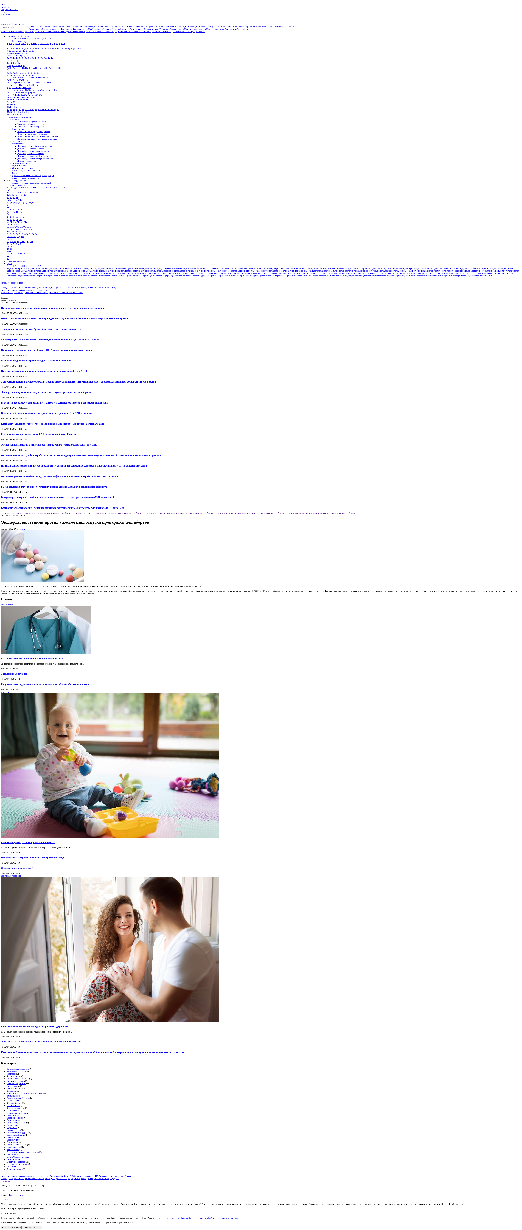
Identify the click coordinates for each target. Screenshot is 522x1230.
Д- (8, 58)
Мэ (39, 78)
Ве (16, 53)
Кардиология (273, 27)
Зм (18, 65)
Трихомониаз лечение (14, 673)
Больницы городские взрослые (31, 122)
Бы (30, 51)
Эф (54, 109)
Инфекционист (365, 271)
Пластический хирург (327, 273)
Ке (14, 73)
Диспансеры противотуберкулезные (34, 156)
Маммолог (514, 271)
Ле (13, 75)
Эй (23, 109)
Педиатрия (164, 29)
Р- (7, 87)
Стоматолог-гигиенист (75, 276)
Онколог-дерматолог (170, 273)
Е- (8, 205)
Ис (50, 68)
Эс (45, 109)
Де (22, 58)
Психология (6, 31)
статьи (4, 5)
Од (14, 82)
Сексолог (508, 273)
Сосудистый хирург (25, 276)
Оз (17, 82)
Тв (10, 92)
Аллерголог (20, 268)
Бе (13, 51)
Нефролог (110, 273)
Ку (32, 73)
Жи (14, 63)
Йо (8, 70)
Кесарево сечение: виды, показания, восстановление (32, 658)
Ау (65, 48)
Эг (14, 109)
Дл (32, 58)
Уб (8, 95)
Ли (16, 75)
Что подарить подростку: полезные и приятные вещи (32, 857)
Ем (14, 60)
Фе (11, 97)
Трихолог (290, 276)
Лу (23, 75)
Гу (24, 56)
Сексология (98, 31)
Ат (62, 48)
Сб (11, 90)
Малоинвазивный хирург (497, 271)
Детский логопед (33, 271)
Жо (18, 63)
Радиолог (430, 273)
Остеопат (209, 273)
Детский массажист (63, 271)
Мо (28, 78)
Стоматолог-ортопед (141, 276)
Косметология (35, 29)
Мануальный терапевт (17, 273)
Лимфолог (475, 271)
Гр (21, 56)
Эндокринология (197, 31)
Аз (29, 48)
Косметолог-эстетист (443, 271)
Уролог (298, 276)
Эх (58, 109)
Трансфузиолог (278, 276)
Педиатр (300, 273)
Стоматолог (58, 276)
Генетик (251, 268)
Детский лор (47, 271)
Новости (21, 529)
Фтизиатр (340, 276)
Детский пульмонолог (207, 271)
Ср (42, 90)
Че (10, 104)
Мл (21, 78)
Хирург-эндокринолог (404, 276)
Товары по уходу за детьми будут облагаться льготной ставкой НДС (41, 329)
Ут (37, 95)
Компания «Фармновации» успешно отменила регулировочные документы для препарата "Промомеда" (63, 507)
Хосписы (16, 173)
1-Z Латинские (19, 41)
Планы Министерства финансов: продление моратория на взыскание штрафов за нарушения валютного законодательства (74, 465)
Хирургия (184, 31)
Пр (33, 85)
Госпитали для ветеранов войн (26, 170)
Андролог (30, 268)
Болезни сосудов (89, 27)
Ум (22, 95)
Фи (14, 97)
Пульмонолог (419, 273)
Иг (17, 68)
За (8, 65)
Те (16, 92)
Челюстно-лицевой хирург (428, 276)
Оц (50, 82)
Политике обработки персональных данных (217, 1218)
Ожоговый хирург (124, 273)
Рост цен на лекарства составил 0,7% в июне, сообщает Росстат (38, 434)
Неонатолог (100, 273)
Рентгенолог (466, 273)
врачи (95, 288)
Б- (7, 51)
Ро (18, 87)
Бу (27, 51)
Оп (34, 82)
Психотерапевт (406, 273)
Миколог (43, 273)
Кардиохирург (390, 271)
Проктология (231, 29)
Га (8, 56)
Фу (34, 97)
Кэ (38, 73)
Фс (28, 97)
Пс (37, 85)
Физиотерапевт (309, 276)
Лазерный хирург (462, 271)
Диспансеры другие (26, 161)
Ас (59, 48)
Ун (25, 95)
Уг (11, 95)
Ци (11, 102)
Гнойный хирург (343, 268)
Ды (45, 58)
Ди (29, 58)
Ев (8, 60)
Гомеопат (356, 268)
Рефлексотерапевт (495, 273)
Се (17, 90)
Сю (55, 90)
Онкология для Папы (139, 29)
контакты (5, 14)
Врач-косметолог (199, 268)
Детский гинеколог (443, 268)
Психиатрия (242, 29)
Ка (8, 73)
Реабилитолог (442, 273)
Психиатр (384, 273)
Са (8, 90)
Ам (46, 48)
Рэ (27, 87)
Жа (8, 63)
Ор (37, 82)
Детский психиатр (170, 271)
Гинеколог (291, 268)
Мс (32, 78)
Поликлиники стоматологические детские (37, 139)
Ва (10, 53)
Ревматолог (454, 273)
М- (8, 78)
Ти (19, 92)
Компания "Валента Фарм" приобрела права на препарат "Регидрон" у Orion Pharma (52, 423)
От (44, 82)
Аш (75, 48)
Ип (43, 68)
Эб (8, 109)
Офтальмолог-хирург (259, 273)
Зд (13, 210)
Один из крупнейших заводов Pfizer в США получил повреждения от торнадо (47, 350)
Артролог (78, 268)
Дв (16, 58)
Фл (18, 97)
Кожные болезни (286, 27)
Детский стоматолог (247, 271)
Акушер (10, 268)
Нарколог (52, 273)
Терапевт (213, 276)
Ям (11, 114)
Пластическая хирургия (195, 29)
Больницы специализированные (32, 126)
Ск (23, 90)
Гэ (27, 56)
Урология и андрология (169, 31)
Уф (40, 95)
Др (39, 58)
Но (20, 80)
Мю (43, 78)
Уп (28, 95)
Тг (13, 92)
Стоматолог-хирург (160, 276)
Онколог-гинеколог (151, 273)
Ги (13, 56)
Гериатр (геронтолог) (275, 268)
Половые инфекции (215, 29)
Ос (40, 82)
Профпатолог (372, 273)
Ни (17, 80)
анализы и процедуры (108, 288)
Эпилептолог (485, 276)
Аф (68, 48)
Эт (48, 109)
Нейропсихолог (73, 273)
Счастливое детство (148, 31)
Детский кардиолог (16, 271)
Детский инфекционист (503, 268)
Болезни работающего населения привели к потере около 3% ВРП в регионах (47, 413)
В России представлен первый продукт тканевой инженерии (36, 360)
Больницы (16, 119)
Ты (34, 92)
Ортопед (200, 273)
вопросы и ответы (9, 9)
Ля (32, 75)
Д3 (10, 58)
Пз (14, 85)
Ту (31, 92)
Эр (42, 109)
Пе (11, 85)
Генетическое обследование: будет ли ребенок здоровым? (34, 1026)
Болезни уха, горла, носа (108, 27)
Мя (46, 78)
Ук (16, 95)
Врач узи (160, 268)
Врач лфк (110, 268)
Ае (26, 48)
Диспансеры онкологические (30, 153)
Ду (42, 58)
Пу (40, 85)
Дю (51, 58)
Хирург (390, 276)
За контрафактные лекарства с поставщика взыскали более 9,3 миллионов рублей (50, 339)
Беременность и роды (61, 27)
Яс (20, 114)
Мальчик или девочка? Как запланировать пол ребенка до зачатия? (42, 1041)
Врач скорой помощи (146, 268)
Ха (8, 100)
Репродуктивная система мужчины (76, 31)
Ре (13, 87)
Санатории (17, 141)
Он (30, 82)
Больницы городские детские (31, 124)
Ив (14, 68)
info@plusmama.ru (15, 1195)
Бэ (33, 51)
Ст (45, 90)
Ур (31, 95)
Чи (13, 104)
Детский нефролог (98, 271)
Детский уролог (264, 271)
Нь (27, 80)
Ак (39, 48)
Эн (36, 109)
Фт (31, 97)
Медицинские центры (22, 163)
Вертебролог (100, 268)
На (10, 80)
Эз (20, 109)
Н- (8, 80)
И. (8, 68)
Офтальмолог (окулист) (238, 273)
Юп (23, 112)
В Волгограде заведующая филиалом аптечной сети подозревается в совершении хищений (54, 402)
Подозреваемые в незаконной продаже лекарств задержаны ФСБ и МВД (44, 371)
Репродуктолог (480, 273)
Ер (17, 60)
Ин (36, 68)
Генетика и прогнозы (147, 27)
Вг (13, 53)
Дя (32, 202)
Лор (482, 271)
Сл (26, 90)
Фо (21, 97)
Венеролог (88, 268)
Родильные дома (19, 166)
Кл (20, 73)
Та (8, 92)
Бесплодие (76, 27)
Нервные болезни (111, 29)
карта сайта (43, 1176)
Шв (11, 107)
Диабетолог (315, 271)
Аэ (79, 48)
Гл (16, 56)
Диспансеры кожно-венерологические (35, 158)
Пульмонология (40, 31)
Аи (32, 48)
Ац (72, 48)
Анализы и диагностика (40, 27)
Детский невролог (81, 271)
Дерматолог (366, 268)
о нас (3, 12)
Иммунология (237, 27)
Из (23, 68)
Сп (39, 90)
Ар (56, 48)
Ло (19, 75)
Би (15, 51)
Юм (16, 112)
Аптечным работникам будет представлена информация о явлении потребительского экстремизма (59, 476)
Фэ (31, 241)
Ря (30, 87)
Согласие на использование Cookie (66, 292)
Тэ (37, 92)
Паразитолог (289, 273)
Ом (27, 82)
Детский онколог (116, 271)
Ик (26, 68)
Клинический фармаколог (421, 271)
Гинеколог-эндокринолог (308, 268)
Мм (25, 78)
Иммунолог (336, 271)
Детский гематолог (425, 268)
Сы (52, 90)
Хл (20, 100)
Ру (21, 87)
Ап (53, 48)
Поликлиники (18, 129)
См (29, 90)
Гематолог (228, 268)
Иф (56, 68)
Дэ (48, 58)
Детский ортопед (132, 271)
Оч (31, 227)
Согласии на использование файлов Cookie (174, 1218)
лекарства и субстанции (36, 288)
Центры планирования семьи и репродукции (33, 175)
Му (35, 78)
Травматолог (265, 276)
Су (48, 90)
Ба (10, 51)
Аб (13, 48)
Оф (47, 82)
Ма (11, 78)
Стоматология (132, 31)
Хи (17, 100)
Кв (11, 73)
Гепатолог (260, 268)
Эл (29, 109)
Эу (51, 109)
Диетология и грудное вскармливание (213, 27)
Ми (18, 78)
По (30, 85)
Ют (27, 112)
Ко (23, 73)
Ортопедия (154, 29)
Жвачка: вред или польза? (17, 868)
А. (8, 48)
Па (8, 85)
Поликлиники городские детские (32, 134)
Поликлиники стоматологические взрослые (37, 136)
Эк (26, 109)
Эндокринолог (459, 276)
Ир (46, 68)
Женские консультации (22, 168)
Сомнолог (11, 276)
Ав (16, 48)
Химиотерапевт (379, 276)
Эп (39, 109)
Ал (42, 48)
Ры (24, 87)
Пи (17, 85)
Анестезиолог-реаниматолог (49, 268)
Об (8, 82)
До (35, 58)
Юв (8, 112)
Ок (20, 82)
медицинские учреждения (80, 288)
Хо (24, 100)
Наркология (97, 29)
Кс (29, 73)
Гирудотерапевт (327, 268)
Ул (19, 95)
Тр (28, 92)
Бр (24, 51)
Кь (35, 73)
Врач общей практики (125, 268)
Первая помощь (177, 29)
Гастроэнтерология (128, 27)
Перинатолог (310, 273)
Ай (36, 48)
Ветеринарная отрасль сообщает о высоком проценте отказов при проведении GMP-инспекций (57, 497)
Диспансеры (18, 144)
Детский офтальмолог (151, 271)
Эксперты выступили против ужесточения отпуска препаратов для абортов (46, 392)
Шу (19, 107)
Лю (29, 75)
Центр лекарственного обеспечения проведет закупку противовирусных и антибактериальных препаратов (64, 318)
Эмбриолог (446, 276)
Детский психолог (187, 271)
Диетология (189, 27)
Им (33, 68)
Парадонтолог (276, 273)
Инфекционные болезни (255, 27)
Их (59, 68)
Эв (11, 109)
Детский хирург (279, 271)
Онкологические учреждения (25, 178)
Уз (13, 95)
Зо (21, 65)
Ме (14, 78)
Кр (26, 73)
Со (36, 90)
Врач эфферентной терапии (178, 268)
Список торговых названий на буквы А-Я (31, 38)
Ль (26, 75)
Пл (23, 85)
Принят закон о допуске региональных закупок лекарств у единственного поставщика (52, 308)
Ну (23, 80)
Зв (10, 65)
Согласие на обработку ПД (37, 292)
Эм (32, 109)
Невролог (61, 273)
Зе (13, 65)
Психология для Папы (22, 31)
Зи (15, 65)
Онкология (124, 29)
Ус (34, 95)
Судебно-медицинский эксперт (184, 276)
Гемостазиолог (240, 268)
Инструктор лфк (350, 271)
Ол (24, 82)
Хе (14, 100)
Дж (25, 58)
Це (8, 102)
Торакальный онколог (228, 276)
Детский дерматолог (462, 268)
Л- (8, 75)
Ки (16, 73)
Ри (15, 87)
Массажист (33, 273)
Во (22, 53)
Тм (22, 92)
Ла (10, 75)
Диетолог (325, 271)
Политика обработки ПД (12, 292)
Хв (11, 100)
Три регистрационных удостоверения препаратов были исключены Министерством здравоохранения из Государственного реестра (78, 381)
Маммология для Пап (82, 29)
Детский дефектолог (482, 268)
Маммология (66, 29)
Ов (11, 82)
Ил (29, 68)
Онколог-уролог (188, 273)
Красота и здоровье (51, 29)
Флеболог (321, 276)
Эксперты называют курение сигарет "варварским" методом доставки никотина (49, 444)
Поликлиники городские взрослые (33, 131)
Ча (8, 104)
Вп (26, 53)
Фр (24, 97)
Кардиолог (378, 271)
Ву (29, 53)
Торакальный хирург (248, 276)
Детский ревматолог (227, 271)
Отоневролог (220, 273)
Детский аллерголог (381, 268)
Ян (14, 114)
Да (13, 58)
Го (18, 56)
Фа (8, 97)
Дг (19, 58)
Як (8, 114)
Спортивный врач (43, 276)
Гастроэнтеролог (215, 268)
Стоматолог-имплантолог (98, 276)
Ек (11, 60)
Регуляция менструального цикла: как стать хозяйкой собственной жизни (45, 684)
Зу (24, 65)
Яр (17, 114)
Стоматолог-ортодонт (121, 276)
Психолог (393, 273)
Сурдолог (204, 276)
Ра (10, 87)
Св (14, 90)
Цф (14, 102)
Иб (10, 68)
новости (5, 7)
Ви (19, 53)
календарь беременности (12, 24)
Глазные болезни (176, 27)
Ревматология (54, 31)
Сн (33, 90)
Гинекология (163, 27)
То (25, 92)
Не (14, 80)
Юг (11, 112)
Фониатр (331, 276)
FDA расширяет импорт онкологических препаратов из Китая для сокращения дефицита (54, 486)
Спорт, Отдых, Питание (115, 31)
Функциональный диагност (358, 276)
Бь (25, 195)
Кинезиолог (402, 271)
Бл (18, 51)
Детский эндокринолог (299, 271)
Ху (27, 100)
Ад (23, 48)
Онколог (138, 273)
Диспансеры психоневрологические (34, 151)
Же (11, 63)
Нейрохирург (88, 273)
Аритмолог (68, 268)
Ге (10, 56)
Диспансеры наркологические (31, 148)
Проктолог (361, 273)
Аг (20, 48)
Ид (20, 68)
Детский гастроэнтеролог (404, 268)
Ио (40, 68)
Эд (17, 109)
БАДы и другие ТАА (57, 288)
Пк (20, 85)
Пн (27, 85)
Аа (10, 48)
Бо (21, 51)
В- (8, 53)
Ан (49, 48)
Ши (15, 107)
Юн (19, 112)
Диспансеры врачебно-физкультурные (35, 146)
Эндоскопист (473, 276)
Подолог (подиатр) (346, 273)
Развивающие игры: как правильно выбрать (28, 842)
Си (20, 90)
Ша (8, 107)
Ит (53, 68)
